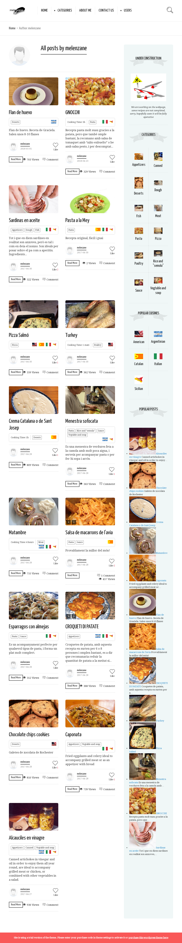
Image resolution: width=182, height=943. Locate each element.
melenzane (25, 144)
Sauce (101, 431)
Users (128, 10)
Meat (41, 542)
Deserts (15, 122)
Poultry (97, 345)
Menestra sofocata (81, 421)
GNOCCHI (72, 112)
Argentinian (158, 341)
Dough (29, 230)
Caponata (73, 734)
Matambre (17, 532)
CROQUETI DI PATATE (82, 626)
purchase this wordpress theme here (148, 937)
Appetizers (17, 230)
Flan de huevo (20, 112)
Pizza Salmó (19, 335)
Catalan (138, 364)
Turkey (71, 335)
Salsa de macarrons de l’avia (89, 532)
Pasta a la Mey (77, 220)
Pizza (15, 345)
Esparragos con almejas (29, 626)
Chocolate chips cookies (29, 734)
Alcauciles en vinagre (26, 838)
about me (85, 10)
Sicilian (139, 389)
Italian (158, 364)
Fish (37, 230)
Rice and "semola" (86, 431)
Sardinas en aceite (24, 220)
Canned (29, 847)
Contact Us (106, 10)
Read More (16, 159)
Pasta (92, 122)
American (138, 342)
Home (44, 10)
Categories (65, 10)
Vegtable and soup (77, 435)
